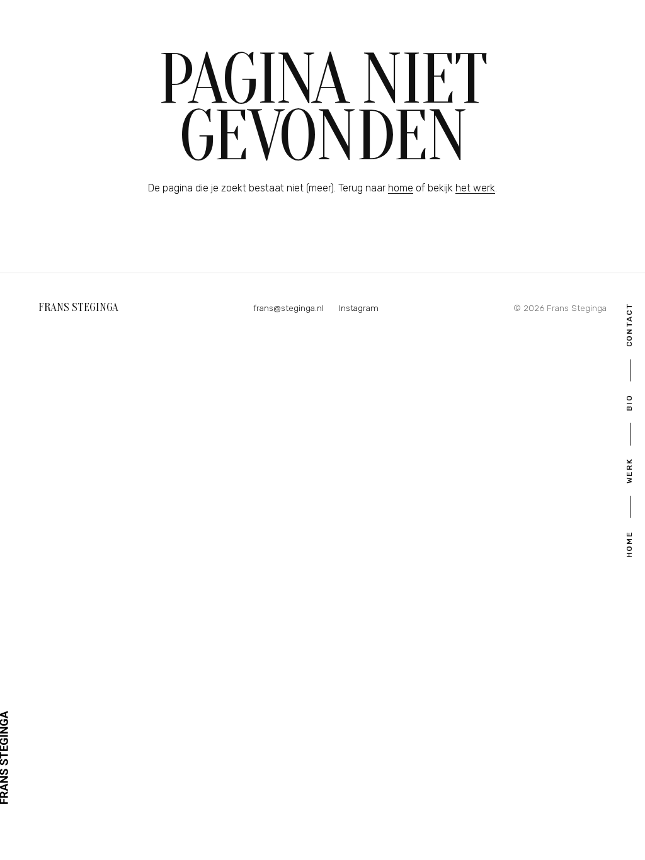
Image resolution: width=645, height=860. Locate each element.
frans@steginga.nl (288, 308)
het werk (475, 188)
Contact (629, 324)
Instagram (359, 308)
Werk (629, 471)
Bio (629, 402)
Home (629, 544)
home (400, 188)
